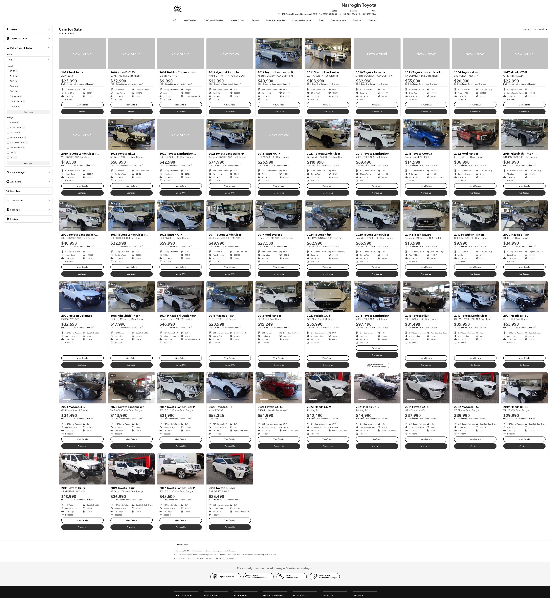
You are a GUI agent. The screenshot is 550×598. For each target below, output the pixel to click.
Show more (28, 111)
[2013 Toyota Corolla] (426, 134)
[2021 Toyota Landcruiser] (328, 53)
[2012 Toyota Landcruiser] (475, 296)
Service (255, 20)
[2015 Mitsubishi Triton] (131, 296)
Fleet (321, 20)
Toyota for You (338, 20)
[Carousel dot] (116, 146)
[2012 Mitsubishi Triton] (475, 215)
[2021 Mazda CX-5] (426, 387)
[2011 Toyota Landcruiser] (229, 215)
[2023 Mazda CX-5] (328, 296)
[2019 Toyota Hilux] (131, 468)
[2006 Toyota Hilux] (475, 53)
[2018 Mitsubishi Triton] (524, 134)
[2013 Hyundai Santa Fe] (229, 53)
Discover (357, 20)
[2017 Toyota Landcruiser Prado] (180, 387)
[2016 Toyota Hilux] (426, 296)
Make (9, 54)
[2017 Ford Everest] (279, 215)
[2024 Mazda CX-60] (279, 387)
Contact (373, 20)
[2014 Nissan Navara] (426, 215)
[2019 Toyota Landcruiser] (377, 134)
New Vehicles (189, 20)
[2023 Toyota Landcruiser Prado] (426, 53)
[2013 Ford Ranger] (279, 296)
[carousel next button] (299, 53)
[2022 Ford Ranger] (475, 134)
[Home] (175, 20)
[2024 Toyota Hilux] (328, 215)
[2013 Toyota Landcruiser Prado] (131, 215)
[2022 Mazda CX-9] (328, 387)
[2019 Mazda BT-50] (524, 387)
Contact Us (82, 111)
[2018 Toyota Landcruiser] (377, 296)
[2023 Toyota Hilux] (131, 134)
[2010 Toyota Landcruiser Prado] (82, 134)
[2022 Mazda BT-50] (475, 387)
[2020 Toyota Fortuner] (377, 53)
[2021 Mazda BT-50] (524, 296)
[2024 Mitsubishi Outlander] (180, 296)
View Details (82, 104)
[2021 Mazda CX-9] (377, 387)
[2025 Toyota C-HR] (229, 387)
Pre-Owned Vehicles (213, 20)
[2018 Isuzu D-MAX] (131, 53)
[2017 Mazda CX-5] (524, 53)
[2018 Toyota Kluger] (229, 468)
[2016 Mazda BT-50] (229, 296)
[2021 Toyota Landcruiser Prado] (279, 53)
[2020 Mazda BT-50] (524, 215)
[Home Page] (178, 8)
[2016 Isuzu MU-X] (279, 134)
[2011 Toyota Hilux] (82, 468)
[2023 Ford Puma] (82, 53)
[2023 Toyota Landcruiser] (328, 134)
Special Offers (237, 20)
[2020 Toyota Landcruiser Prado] (180, 134)
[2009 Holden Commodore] (180, 53)
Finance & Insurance (301, 20)
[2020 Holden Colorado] (82, 296)
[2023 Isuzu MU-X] (180, 215)
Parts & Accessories (275, 20)
